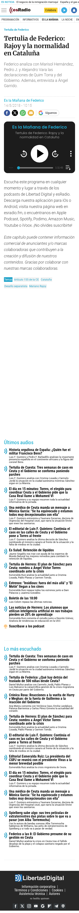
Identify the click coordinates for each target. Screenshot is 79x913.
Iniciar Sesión (74, 10)
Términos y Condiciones (31, 890)
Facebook (15, 906)
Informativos (31, 19)
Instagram (29, 906)
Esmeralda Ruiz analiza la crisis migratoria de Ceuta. (40, 762)
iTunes (63, 906)
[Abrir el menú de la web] (5, 10)
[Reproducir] (39, 154)
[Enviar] (23, 113)
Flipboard (49, 906)
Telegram (56, 906)
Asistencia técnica (32, 894)
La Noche (67, 19)
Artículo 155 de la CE (26, 279)
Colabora (50, 10)
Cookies (57, 890)
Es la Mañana (50, 19)
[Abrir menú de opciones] (71, 154)
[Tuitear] (15, 113)
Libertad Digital (39, 877)
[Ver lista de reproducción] (68, 167)
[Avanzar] (55, 154)
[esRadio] (20, 10)
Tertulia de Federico (16, 29)
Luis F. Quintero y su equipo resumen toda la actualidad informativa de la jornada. (40, 495)
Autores (54, 894)
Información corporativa (39, 887)
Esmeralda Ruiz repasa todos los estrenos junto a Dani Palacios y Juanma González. (40, 587)
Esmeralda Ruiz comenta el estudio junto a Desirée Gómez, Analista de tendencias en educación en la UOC (41, 614)
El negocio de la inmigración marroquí (37, 2)
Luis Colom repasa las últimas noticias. (30, 600)
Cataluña (46, 279)
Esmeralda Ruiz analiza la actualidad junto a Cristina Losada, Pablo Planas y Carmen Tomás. (40, 571)
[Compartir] (7, 113)
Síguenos (51, 112)
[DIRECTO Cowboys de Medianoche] (64, 10)
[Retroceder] (24, 154)
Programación (10, 19)
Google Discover (42, 906)
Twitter (22, 906)
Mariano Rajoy (37, 286)
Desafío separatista (15, 286)
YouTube (35, 906)
